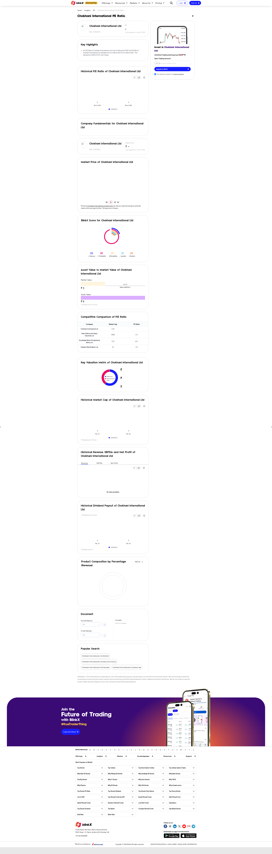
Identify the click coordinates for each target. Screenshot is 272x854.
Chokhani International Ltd (89, 329)
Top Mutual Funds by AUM (116, 797)
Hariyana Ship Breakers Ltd (89, 347)
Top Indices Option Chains (177, 768)
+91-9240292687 (81, 836)
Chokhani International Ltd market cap (127, 667)
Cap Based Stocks (175, 809)
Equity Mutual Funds (145, 797)
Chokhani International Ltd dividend (95, 656)
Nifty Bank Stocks (174, 774)
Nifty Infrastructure (175, 785)
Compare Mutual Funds (145, 809)
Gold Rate (80, 814)
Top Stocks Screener (84, 809)
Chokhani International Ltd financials (95, 667)
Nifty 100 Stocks (143, 785)
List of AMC (81, 797)
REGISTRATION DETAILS (158, 844)
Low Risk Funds (143, 803)
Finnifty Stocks (82, 779)
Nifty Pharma (81, 785)
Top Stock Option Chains (146, 768)
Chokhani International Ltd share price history (99, 662)
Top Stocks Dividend (114, 791)
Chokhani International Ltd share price (100, 206)
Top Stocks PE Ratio (83, 791)
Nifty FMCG (172, 779)
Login (181, 3)
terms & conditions (179, 74)
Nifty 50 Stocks (113, 785)
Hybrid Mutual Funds (84, 803)
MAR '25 (137, 562)
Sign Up (194, 3)
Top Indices (111, 768)
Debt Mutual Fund (174, 797)
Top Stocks (80, 768)
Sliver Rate (111, 814)
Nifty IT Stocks (112, 779)
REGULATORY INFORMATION (187, 844)
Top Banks (111, 809)
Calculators (172, 803)
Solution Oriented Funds (116, 803)
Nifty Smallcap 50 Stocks (146, 774)
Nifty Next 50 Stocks (83, 774)
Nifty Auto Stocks (144, 779)
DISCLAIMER (172, 844)
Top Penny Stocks (174, 791)
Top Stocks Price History (146, 791)
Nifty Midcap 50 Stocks (115, 774)
